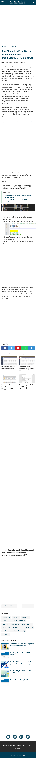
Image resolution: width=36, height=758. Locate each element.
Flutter (22, 620)
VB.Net (6, 634)
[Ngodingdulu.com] (18, 2)
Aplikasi (16, 617)
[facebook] (4, 348)
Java (5, 624)
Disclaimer (29, 745)
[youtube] (15, 737)
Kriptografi (15, 624)
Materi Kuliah (27, 624)
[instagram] (21, 737)
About (5, 745)
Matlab (6, 627)
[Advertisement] (18, 25)
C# (15, 620)
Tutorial (21, 631)
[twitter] (11, 348)
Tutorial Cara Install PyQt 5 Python (20, 680)
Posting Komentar (19, 62)
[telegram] (31, 348)
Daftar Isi (18, 748)
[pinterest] (18, 348)
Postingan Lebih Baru (9, 606)
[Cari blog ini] (33, 2)
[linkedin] (28, 737)
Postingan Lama (28, 606)
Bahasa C (6, 620)
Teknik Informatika (9, 631)
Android (6, 617)
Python (29, 627)
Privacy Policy (20, 745)
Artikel (25, 617)
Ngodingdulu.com (20, 755)
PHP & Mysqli (17, 627)
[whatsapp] (24, 348)
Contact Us (11, 745)
